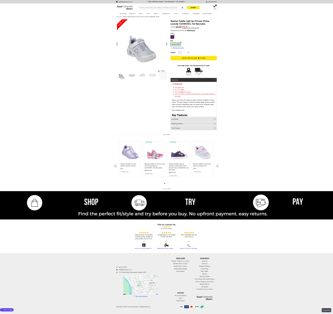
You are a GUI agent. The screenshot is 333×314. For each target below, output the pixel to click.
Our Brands (123, 14)
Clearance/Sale (206, 14)
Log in (180, 298)
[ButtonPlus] (188, 52)
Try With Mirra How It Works (205, 289)
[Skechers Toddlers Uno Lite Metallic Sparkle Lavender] (130, 151)
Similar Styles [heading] (166, 134)
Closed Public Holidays (180, 269)
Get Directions (180, 271)
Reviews (204, 274)
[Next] (217, 166)
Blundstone (196, 14)
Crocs (176, 14)
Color (172, 33)
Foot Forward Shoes (132, 307)
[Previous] (115, 166)
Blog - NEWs (204, 271)
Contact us (205, 264)
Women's (131, 14)
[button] (131, 237)
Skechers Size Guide (178, 48)
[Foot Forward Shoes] (125, 7)
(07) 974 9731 (212, 2)
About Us (204, 261)
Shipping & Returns (204, 266)
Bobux (156, 14)
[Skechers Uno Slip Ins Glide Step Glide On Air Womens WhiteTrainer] (189, 245)
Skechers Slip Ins (204, 284)
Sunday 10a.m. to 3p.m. (180, 266)
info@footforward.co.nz (125, 2)
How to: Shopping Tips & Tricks (205, 282)
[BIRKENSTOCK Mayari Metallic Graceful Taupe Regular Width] (166, 245)
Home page (119, 17)
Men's (140, 14)
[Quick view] (139, 160)
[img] (166, 227)
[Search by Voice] (182, 8)
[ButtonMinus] (180, 52)
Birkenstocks (166, 14)
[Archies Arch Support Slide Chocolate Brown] (144, 245)
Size (171, 41)
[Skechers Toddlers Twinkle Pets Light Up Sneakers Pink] (203, 151)
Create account (180, 301)
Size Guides (204, 287)
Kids (148, 14)
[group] (130, 159)
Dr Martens (185, 14)
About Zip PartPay (205, 276)
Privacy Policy (204, 269)
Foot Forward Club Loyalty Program (204, 279)
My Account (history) (180, 295)
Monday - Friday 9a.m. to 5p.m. (180, 261)
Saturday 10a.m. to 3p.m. (180, 264)
